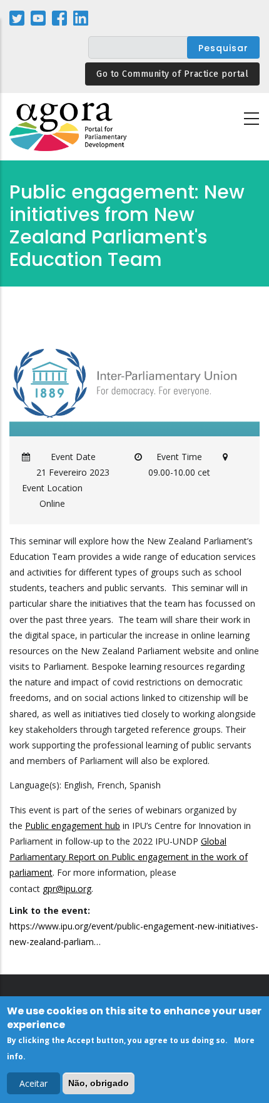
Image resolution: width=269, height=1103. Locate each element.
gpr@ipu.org (67, 889)
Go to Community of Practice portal (172, 74)
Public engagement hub (72, 825)
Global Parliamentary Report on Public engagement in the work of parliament (128, 856)
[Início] (68, 127)
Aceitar (33, 1083)
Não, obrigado (98, 1083)
